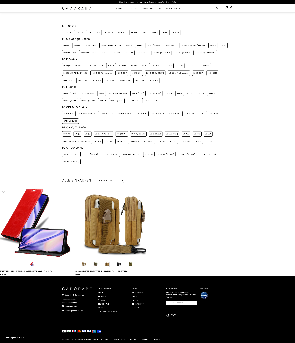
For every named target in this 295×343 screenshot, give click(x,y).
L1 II (147, 100)
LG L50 (180, 93)
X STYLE (173, 141)
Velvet (176, 32)
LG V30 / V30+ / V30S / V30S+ (76, 141)
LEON (98, 32)
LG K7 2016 (82, 80)
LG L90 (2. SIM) (87, 93)
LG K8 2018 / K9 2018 (155, 73)
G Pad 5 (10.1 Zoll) (166, 154)
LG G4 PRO (171, 45)
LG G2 (103, 53)
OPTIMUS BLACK (70, 121)
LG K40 (180, 65)
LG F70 (155, 32)
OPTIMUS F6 (173, 113)
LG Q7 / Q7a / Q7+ (103, 134)
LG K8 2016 (212, 73)
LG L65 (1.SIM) (155, 93)
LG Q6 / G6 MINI (138, 134)
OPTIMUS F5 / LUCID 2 (193, 113)
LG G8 (66, 45)
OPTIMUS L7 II (158, 113)
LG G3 (223, 45)
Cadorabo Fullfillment (108, 311)
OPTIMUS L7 (142, 113)
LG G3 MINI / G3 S (88, 53)
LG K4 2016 (125, 80)
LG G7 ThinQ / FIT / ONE (111, 45)
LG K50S (123, 65)
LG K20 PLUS (204, 65)
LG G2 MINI (115, 53)
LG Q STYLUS (155, 134)
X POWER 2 (134, 141)
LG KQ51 (67, 65)
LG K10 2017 (122, 73)
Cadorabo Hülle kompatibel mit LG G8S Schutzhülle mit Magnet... (26, 271)
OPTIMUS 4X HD (125, 113)
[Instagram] (173, 315)
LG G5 (139, 45)
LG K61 (78, 65)
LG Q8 (87, 134)
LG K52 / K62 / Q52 (94, 65)
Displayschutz (138, 304)
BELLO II (134, 32)
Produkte (102, 296)
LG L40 (190, 93)
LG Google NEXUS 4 (161, 53)
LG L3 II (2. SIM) (134, 100)
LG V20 (98, 141)
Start (100, 292)
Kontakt (157, 339)
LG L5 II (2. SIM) (88, 100)
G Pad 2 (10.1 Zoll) (71, 161)
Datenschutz (132, 339)
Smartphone (137, 292)
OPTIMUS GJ (68, 113)
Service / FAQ (103, 304)
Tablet (135, 296)
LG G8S (77, 45)
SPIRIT (165, 32)
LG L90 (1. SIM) (69, 93)
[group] (35, 223)
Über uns (101, 300)
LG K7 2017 (68, 80)
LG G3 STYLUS (69, 53)
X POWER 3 (148, 141)
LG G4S (213, 45)
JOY (89, 32)
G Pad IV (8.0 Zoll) (90, 154)
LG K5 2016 (96, 80)
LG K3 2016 (153, 80)
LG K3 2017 (139, 80)
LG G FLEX (129, 53)
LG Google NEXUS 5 (183, 53)
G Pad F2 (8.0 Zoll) (131, 154)
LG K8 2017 (198, 73)
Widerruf (146, 339)
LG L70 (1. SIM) (138, 93)
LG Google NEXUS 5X (206, 53)
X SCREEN (185, 141)
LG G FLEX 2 (143, 53)
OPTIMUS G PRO (107, 113)
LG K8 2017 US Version (179, 73)
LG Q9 (77, 134)
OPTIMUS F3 (213, 113)
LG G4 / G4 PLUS (154, 45)
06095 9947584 (71, 306)
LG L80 (101, 93)
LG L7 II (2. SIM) (70, 100)
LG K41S (156, 65)
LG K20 (191, 65)
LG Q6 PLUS (122, 134)
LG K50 (134, 65)
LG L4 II (103, 100)
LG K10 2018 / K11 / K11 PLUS (75, 73)
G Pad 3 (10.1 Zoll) (208, 154)
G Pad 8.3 (149, 154)
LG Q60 (66, 134)
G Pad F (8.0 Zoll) (110, 154)
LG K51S (111, 65)
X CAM (209, 141)
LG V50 (186, 134)
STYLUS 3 (109, 32)
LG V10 (109, 141)
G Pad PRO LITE (70, 154)
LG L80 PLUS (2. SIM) (118, 93)
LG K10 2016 (137, 73)
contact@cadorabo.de (74, 311)
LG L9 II (212, 93)
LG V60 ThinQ (172, 134)
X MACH (197, 141)
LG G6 (129, 45)
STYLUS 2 (122, 32)
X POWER (121, 141)
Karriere (101, 308)
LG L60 (169, 93)
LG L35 (201, 93)
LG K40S (168, 65)
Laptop (135, 300)
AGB (106, 339)
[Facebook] (168, 315)
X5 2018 (161, 141)
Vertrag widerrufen (15, 338)
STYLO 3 (79, 32)
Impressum (117, 339)
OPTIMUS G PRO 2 (87, 113)
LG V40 (197, 134)
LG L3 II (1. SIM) (117, 100)
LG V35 (208, 134)
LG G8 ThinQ (90, 45)
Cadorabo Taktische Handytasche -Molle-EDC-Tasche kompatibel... (101, 271)
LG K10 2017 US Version (102, 73)
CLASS (145, 32)
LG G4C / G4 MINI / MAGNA (193, 45)
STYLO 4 (67, 32)
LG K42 (145, 65)
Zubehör (135, 308)
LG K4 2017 (111, 80)
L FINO (156, 100)
